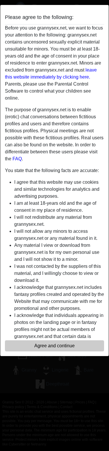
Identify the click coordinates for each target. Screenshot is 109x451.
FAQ (17, 158)
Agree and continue (54, 345)
